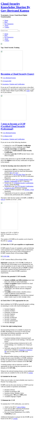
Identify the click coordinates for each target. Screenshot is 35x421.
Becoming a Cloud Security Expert (17, 74)
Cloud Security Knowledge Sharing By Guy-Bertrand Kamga (15, 7)
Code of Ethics (21, 407)
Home (6, 20)
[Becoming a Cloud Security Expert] (12, 70)
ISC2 (11, 173)
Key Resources (8, 24)
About (6, 25)
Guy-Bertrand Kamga (9, 78)
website (10, 241)
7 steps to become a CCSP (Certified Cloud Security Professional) (13, 126)
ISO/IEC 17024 (29, 189)
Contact (6, 27)
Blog (5, 22)
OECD (3, 199)
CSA (16, 173)
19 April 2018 (7, 81)
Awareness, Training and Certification (13, 84)
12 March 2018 (7, 136)
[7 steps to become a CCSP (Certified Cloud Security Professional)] (13, 120)
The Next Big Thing (19, 174)
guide (28, 90)
